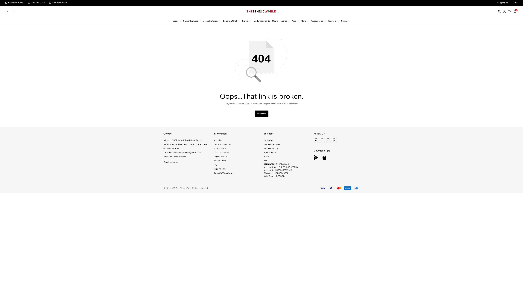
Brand (266, 156)
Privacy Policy (220, 148)
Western (332, 21)
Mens (303, 21)
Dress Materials (210, 21)
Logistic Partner (220, 156)
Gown (275, 21)
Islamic (283, 21)
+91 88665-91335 (178, 156)
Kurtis (245, 21)
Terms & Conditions (222, 144)
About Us (218, 140)
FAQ (215, 165)
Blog (265, 161)
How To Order (220, 161)
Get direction (169, 162)
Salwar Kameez (190, 21)
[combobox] (10, 11)
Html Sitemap (270, 152)
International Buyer (272, 144)
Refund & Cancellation (223, 173)
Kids (294, 21)
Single (344, 21)
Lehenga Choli (230, 21)
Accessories (317, 21)
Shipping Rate (220, 169)
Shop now (261, 113)
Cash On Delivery (221, 152)
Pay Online (268, 140)
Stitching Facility (271, 148)
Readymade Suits (261, 21)
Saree (176, 21)
